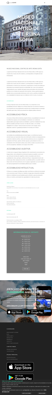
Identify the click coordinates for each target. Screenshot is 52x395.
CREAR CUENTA (10, 336)
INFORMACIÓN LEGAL (11, 357)
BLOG (8, 334)
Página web (26, 268)
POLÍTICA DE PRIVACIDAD (12, 359)
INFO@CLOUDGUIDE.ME (12, 349)
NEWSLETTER (10, 337)
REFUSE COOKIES (42, 393)
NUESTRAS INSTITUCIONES (12, 332)
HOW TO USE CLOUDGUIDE (12, 343)
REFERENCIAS (9, 339)
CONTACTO (9, 341)
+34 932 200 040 (10, 351)
